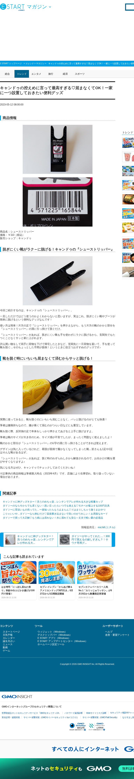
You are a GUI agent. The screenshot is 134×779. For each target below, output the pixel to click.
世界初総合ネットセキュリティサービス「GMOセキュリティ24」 (31, 713)
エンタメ (36, 73)
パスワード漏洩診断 (74, 713)
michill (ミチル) (106, 527)
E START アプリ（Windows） (54, 638)
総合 (7, 73)
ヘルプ (109, 631)
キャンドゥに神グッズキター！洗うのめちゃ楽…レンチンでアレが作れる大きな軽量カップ (53, 501)
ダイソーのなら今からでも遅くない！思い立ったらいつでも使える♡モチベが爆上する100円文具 (56, 505)
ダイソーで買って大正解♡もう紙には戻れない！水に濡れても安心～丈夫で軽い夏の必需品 (53, 517)
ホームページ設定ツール (51, 644)
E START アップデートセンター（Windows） (63, 641)
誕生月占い (9, 641)
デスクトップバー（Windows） (55, 634)
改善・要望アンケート (117, 634)
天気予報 (8, 634)
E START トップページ (11, 63)
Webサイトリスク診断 (96, 713)
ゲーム (6, 650)
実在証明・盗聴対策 (11, 717)
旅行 (50, 73)
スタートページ (11, 631)
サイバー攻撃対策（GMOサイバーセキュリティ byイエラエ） (51, 717)
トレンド (29, 63)
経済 (65, 73)
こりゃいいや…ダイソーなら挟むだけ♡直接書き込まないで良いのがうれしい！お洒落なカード (55, 513)
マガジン (40, 63)
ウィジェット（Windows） (52, 631)
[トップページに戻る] (13, 7)
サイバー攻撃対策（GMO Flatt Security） (101, 717)
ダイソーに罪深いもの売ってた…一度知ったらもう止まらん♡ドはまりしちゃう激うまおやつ (54, 509)
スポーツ (80, 73)
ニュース (8, 644)
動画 (5, 647)
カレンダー (9, 638)
